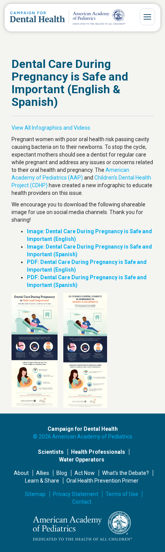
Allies (42, 473)
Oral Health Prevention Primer (102, 481)
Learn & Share (42, 481)
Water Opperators (81, 459)
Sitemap (35, 494)
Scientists (51, 452)
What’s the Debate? (125, 473)
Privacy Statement (75, 494)
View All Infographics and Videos (51, 128)
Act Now (84, 473)
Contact (81, 502)
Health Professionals (98, 452)
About (21, 473)
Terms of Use (122, 494)
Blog (61, 473)
